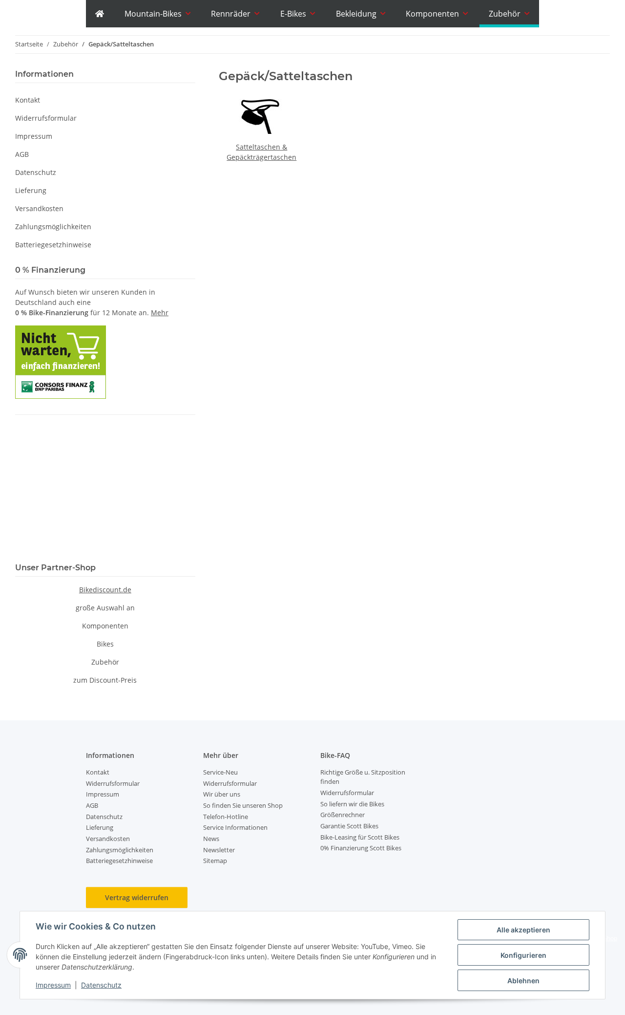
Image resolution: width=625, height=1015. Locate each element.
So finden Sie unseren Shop (243, 805)
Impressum (53, 985)
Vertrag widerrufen (136, 897)
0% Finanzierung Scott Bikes (360, 847)
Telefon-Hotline (225, 816)
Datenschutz (101, 985)
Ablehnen (523, 980)
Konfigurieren (523, 955)
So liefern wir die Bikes (352, 803)
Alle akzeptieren (523, 930)
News (211, 838)
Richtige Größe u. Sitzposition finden (362, 777)
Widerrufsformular (46, 118)
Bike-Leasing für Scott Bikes (359, 837)
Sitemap (215, 860)
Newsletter (219, 849)
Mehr (159, 312)
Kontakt (27, 100)
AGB (22, 154)
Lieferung (30, 190)
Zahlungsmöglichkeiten (53, 226)
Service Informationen (235, 827)
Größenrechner (342, 814)
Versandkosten (39, 208)
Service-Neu (220, 772)
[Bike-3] (99, 13)
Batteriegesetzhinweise (53, 244)
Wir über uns (221, 794)
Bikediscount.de (105, 589)
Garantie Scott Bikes (349, 825)
